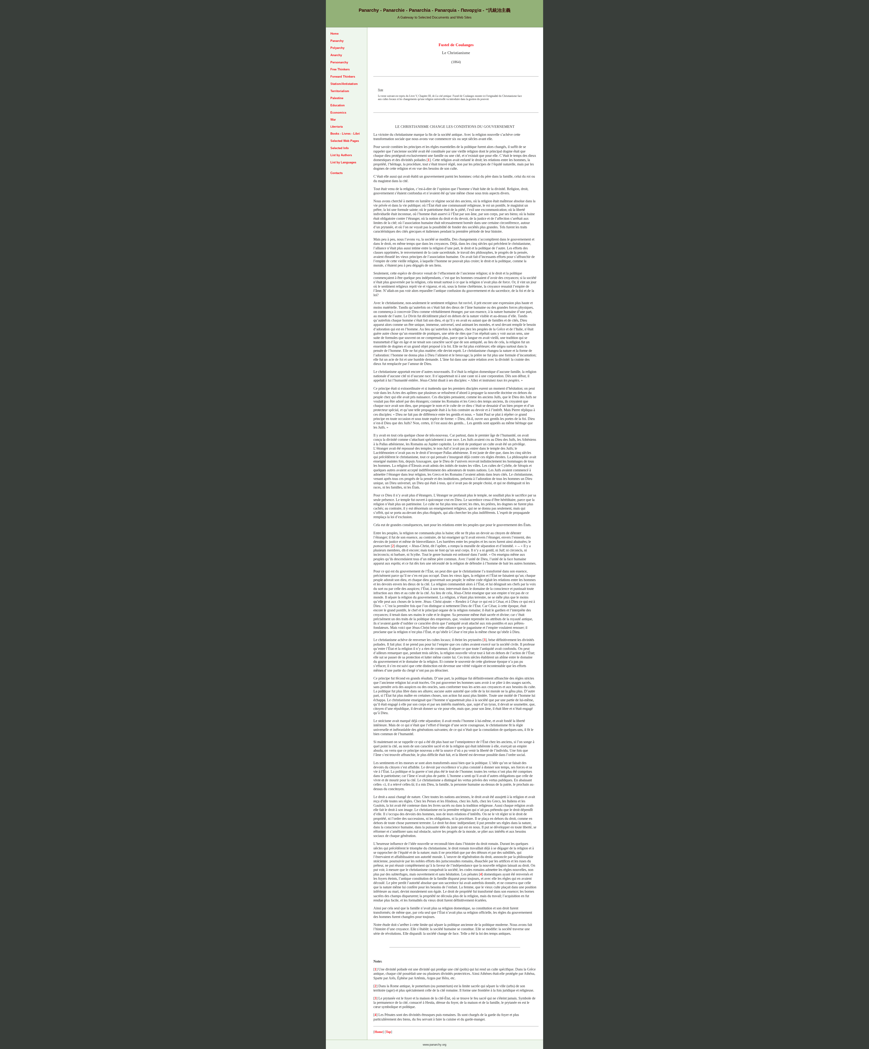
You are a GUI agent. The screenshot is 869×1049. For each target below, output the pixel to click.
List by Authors (341, 155)
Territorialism (339, 91)
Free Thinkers (340, 69)
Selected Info (339, 148)
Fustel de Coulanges (456, 45)
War (333, 119)
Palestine (336, 98)
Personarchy (339, 62)
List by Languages (343, 162)
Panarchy (337, 41)
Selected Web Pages (344, 141)
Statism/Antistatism (344, 84)
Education (337, 105)
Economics (338, 112)
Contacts (336, 173)
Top (388, 1032)
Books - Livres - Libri (345, 133)
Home (334, 33)
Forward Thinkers (342, 76)
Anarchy (336, 55)
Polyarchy (337, 48)
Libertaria (336, 126)
